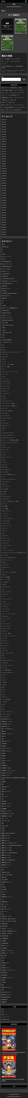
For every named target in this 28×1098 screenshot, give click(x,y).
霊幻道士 (3, 980)
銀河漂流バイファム (6, 967)
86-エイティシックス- (6, 256)
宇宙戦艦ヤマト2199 (6, 768)
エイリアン (4, 420)
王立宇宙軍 (4, 889)
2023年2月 (4, 222)
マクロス (3, 658)
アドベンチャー (5, 374)
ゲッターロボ (4, 467)
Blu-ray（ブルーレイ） (7, 264)
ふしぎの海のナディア (6, 342)
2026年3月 (4, 131)
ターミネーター (5, 555)
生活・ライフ (4, 892)
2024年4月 (4, 188)
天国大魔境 (4, 743)
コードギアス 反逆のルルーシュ (8, 474)
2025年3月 (4, 161)
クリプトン (4, 454)
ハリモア (3, 601)
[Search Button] (26, 1)
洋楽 (3, 870)
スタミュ (3, 533)
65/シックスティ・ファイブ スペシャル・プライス (13, 92)
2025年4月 (4, 158)
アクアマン (4, 359)
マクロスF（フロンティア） (8, 660)
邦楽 (3, 960)
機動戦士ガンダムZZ (21, 22)
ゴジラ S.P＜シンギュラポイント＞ (9, 479)
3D (2, 249)
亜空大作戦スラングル (6, 719)
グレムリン (4, 464)
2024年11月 (4, 171)
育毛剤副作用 (4, 926)
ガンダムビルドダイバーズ (7, 435)
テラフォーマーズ (5, 567)
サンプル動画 (4, 506)
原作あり (3, 736)
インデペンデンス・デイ (7, 401)
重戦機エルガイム (5, 962)
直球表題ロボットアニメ (7, 896)
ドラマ (24, 19)
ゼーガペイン (4, 547)
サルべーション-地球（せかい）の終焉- (10, 501)
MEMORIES (4, 286)
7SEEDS (3, 254)
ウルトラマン (4, 408)
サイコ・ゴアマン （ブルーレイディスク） (11, 61)
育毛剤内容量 (4, 923)
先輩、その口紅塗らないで (7, 728)
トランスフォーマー (6, 587)
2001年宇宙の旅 (5, 246)
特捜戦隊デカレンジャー (7, 882)
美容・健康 (4, 906)
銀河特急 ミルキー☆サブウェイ (8, 970)
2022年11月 (4, 229)
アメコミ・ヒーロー (6, 384)
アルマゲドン (4, 391)
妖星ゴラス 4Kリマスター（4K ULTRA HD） (11, 109)
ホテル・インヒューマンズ (7, 653)
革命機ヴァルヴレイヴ (6, 987)
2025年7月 (4, 151)
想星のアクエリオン (6, 791)
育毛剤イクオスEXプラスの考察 (9, 921)
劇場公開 (3, 731)
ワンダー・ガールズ (6, 714)
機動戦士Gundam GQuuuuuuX (8, 833)
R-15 (3, 300)
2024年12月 (4, 168)
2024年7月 (4, 180)
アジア (3, 369)
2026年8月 (4, 119)
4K (2, 251)
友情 (3, 738)
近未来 (3, 958)
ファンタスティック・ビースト (8, 636)
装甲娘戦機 (4, 948)
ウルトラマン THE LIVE (7, 410)
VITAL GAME (5, 322)
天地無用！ (4, 746)
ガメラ (3, 430)
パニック (3, 621)
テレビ (3, 569)
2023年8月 (4, 207)
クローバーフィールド (6, 457)
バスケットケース (5, 609)
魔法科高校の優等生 (6, 997)
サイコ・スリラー (5, 486)
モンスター (4, 689)
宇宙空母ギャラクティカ (7, 773)
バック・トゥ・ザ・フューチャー (9, 614)
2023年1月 (4, 224)
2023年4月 (4, 217)
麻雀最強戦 (4, 1002)
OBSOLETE (4, 298)
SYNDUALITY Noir (6, 313)
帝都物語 (3, 781)
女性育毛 (3, 753)
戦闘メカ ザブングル (6, 806)
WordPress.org (5, 1019)
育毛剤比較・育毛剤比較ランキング (9, 931)
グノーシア (4, 462)
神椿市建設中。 (5, 901)
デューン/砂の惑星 (6, 577)
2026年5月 (4, 127)
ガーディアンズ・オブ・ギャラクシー (10, 442)
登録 (3, 1009)
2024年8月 (4, 178)
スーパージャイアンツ (6, 545)
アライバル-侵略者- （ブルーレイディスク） (11, 59)
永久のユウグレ (5, 867)
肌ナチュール (4, 911)
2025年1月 (4, 166)
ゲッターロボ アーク (6, 469)
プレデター (4, 648)
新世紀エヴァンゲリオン (7, 811)
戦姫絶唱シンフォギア (6, 803)
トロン (3, 589)
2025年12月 (4, 139)
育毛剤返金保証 (5, 938)
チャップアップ (5, 565)
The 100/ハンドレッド (6, 315)
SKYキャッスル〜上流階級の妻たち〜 (10, 308)
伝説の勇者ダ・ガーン (6, 724)
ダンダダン (4, 562)
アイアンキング (5, 354)
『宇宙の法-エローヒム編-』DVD (9, 100)
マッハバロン (4, 667)
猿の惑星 (3, 887)
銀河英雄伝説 (4, 972)
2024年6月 (4, 183)
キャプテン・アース (6, 447)
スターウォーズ (5, 535)
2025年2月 (4, 163)
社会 (3, 899)
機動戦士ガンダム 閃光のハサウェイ (9, 843)
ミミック (3, 677)
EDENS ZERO (5, 276)
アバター (3, 376)
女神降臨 (3, 755)
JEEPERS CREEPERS (7, 283)
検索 (3, 77)
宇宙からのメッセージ (6, 760)
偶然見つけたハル (5, 726)
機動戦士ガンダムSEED (7, 850)
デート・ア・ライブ (6, 579)
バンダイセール (5, 616)
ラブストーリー (5, 697)
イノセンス (4, 398)
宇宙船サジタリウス (6, 775)
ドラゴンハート (5, 594)
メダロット (4, 684)
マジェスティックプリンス (7, 665)
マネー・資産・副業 (6, 670)
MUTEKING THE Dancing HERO (9, 293)
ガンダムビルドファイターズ (8, 437)
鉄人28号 (4, 965)
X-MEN (3, 327)
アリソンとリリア (5, 386)
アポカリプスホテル (6, 381)
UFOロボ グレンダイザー (7, 317)
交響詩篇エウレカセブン (7, 721)
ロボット (20, 21)
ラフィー (3, 692)
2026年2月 (4, 134)
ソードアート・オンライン (7, 550)
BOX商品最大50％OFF (6, 266)
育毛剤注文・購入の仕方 (7, 933)
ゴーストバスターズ (6, 481)
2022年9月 (4, 234)
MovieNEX (4, 291)
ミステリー (4, 675)
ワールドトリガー (5, 716)
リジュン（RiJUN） (6, 699)
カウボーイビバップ (6, 425)
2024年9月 (4, 176)
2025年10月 (4, 144)
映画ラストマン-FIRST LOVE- (8, 102)
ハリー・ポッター (5, 604)
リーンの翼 (4, 702)
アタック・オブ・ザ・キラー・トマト (10, 371)
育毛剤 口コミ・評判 (6, 916)
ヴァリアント (4, 63)
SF (15, 19)
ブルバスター (4, 640)
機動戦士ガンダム (5, 840)
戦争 (3, 799)
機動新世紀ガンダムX (6, 862)
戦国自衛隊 (4, 801)
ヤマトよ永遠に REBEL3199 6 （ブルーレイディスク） (14, 107)
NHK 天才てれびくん (6, 295)
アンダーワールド (5, 393)
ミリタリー (4, 680)
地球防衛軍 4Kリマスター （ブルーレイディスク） (13, 97)
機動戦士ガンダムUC (6, 855)
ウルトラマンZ (5, 413)
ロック (3, 706)
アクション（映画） (6, 366)
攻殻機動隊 (4, 808)
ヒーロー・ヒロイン (6, 626)
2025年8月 (4, 149)
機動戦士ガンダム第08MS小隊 (8, 860)
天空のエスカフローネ (6, 748)
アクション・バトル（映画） (8, 364)
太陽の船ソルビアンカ (6, 751)
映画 (3, 823)
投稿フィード (4, 1014)
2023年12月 (4, 198)
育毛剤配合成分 (5, 943)
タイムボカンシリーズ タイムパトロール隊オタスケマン (14, 552)
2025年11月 (4, 141)
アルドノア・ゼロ (5, 388)
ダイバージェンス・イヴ (7, 560)
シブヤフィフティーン (6, 511)
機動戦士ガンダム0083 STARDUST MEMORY (12, 845)
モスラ (3, 687)
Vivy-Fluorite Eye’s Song (7, 325)
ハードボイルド (5, 606)
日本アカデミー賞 (5, 821)
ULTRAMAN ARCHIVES (7, 320)
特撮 (3, 884)
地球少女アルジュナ (6, 741)
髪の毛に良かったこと (6, 992)
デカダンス (4, 574)
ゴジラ (3, 476)
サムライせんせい (5, 498)
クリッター (4, 452)
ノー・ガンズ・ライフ (6, 599)
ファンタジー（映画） (6, 633)
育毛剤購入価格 (5, 936)
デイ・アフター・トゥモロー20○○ (9, 572)
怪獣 (3, 784)
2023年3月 (4, 220)
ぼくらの (3, 349)
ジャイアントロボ (5, 521)
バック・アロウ (5, 611)
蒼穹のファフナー (5, 945)
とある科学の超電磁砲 (6, 339)
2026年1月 (4, 136)
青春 (3, 984)
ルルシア (3, 704)
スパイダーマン (5, 543)
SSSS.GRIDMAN (5, 310)
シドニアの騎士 (5, 508)
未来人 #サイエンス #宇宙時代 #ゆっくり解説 (12, 87)
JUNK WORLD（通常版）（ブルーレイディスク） (13, 90)
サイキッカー (4, 484)
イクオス (3, 396)
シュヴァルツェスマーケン (7, 518)
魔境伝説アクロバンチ (6, 994)
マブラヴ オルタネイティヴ (7, 672)
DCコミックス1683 (6, 269)
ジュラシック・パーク (6, 525)
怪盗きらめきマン (5, 786)
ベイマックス (4, 650)
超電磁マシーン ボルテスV (7, 950)
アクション (20, 19)
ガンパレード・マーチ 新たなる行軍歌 (10, 440)
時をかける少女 (5, 825)
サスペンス (4, 494)
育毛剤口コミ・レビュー (7, 928)
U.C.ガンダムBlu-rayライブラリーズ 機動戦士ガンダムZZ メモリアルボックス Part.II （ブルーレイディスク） (7, 45)
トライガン (4, 584)
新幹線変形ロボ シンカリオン (8, 813)
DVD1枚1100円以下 (6, 273)
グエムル (3, 459)
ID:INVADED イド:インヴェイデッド (10, 281)
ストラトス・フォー (6, 540)
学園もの (3, 758)
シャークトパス (5, 513)
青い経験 (3, 982)
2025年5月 (4, 156)
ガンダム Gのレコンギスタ (7, 432)
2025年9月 (4, 146)
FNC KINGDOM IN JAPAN (8, 278)
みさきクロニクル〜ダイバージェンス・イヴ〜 (12, 352)
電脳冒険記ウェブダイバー (7, 977)
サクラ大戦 (4, 491)
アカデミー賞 (4, 357)
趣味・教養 (4, 955)
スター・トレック (5, 538)
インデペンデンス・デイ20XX (8, 403)
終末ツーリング (5, 904)
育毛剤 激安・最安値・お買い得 (8, 918)
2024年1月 (4, 195)
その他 (3, 335)
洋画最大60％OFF (5, 872)
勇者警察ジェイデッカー (7, 733)
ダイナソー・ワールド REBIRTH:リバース (11, 95)
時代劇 (3, 828)
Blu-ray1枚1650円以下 (6, 261)
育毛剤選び (4, 940)
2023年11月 (4, 200)
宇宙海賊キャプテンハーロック (8, 770)
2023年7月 (4, 210)
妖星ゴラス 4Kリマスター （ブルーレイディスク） (13, 105)
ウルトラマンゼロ (5, 415)
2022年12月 (4, 227)
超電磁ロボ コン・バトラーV (8, 953)
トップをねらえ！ (5, 582)
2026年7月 (4, 122)
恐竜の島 (3, 789)
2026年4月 (4, 129)
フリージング (4, 638)
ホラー (3, 655)
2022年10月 (4, 232)
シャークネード (5, 516)
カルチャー (4, 428)
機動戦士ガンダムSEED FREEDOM (9, 852)
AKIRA (3, 259)
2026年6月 (4, 124)
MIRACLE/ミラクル (6, 288)
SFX (14, 4)
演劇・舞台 (4, 877)
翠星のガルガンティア (6, 909)
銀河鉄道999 (4, 975)
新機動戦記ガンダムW (6, 816)
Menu (4, 1)
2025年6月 (4, 154)
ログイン (3, 1012)
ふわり (3, 344)
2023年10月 (4, 202)
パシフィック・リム (6, 618)
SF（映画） (4, 305)
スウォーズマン (5, 528)
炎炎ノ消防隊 (4, 879)
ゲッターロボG (5, 472)
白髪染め (3, 894)
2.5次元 (3, 244)
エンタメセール (5, 423)
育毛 (3, 914)
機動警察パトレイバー (6, 865)
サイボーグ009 (5, 489)
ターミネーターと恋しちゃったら (9, 557)
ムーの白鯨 (4, 682)
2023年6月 (4, 212)
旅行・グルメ (4, 818)
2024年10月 (4, 173)
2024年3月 (4, 190)
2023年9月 (4, 205)
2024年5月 (4, 185)
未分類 (7, 23)
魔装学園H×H (5, 999)
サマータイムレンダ (6, 496)
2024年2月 (4, 193)
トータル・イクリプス (6, 591)
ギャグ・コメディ (5, 450)
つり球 (3, 337)
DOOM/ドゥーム (5, 271)
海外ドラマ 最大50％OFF (7, 874)
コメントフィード (5, 1017)
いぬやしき (4, 330)
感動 (3, 794)
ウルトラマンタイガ (6, 418)
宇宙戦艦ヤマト (5, 765)
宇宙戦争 (3, 763)
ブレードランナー (5, 645)
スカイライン (4, 530)
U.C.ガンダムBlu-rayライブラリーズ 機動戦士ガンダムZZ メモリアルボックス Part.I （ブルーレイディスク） (20, 28)
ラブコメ (3, 694)
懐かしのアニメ (5, 796)
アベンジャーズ (5, 379)
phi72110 (3, 29)
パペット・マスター (6, 623)
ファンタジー (4, 631)
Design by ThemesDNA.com (14, 1096)
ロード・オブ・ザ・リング (7, 711)
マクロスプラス (5, 662)
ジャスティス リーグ (6, 523)
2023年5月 (4, 215)
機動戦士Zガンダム (6, 838)
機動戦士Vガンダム (6, 835)
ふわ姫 (3, 347)
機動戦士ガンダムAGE (6, 847)
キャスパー (4, 445)
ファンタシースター (6, 628)
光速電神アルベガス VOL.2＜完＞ (7, 26)
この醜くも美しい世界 (6, 332)
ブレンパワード (5, 643)
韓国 (3, 989)
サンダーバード (5, 503)
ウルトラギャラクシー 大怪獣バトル (9, 406)
